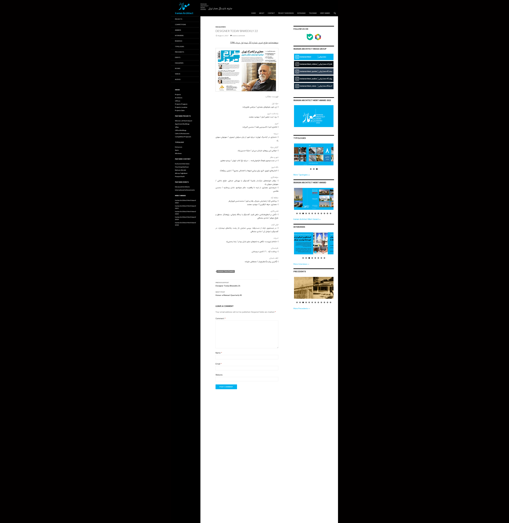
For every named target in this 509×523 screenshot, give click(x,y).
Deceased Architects (182, 187)
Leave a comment (238, 36)
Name (219, 353)
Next (338, 201)
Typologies (179, 46)
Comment (221, 318)
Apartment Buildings (182, 124)
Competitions (180, 24)
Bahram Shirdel (180, 170)
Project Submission (286, 13)
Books (177, 68)
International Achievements (185, 190)
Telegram (313, 13)
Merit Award (325, 13)
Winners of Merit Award (183, 121)
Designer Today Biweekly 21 (228, 284)
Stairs (177, 150)
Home (253, 13)
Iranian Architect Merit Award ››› (307, 219)
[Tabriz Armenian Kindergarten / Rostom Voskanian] (314, 288)
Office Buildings (180, 130)
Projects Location (181, 107)
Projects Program (181, 104)
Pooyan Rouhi (180, 176)
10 (324, 213)
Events (177, 57)
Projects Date (180, 110)
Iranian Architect (184, 13)
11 (327, 213)
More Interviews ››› (301, 264)
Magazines (221, 27)
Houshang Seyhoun (182, 167)
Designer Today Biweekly (226, 271)
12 (330, 213)
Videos (177, 74)
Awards (178, 30)
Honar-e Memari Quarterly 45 (229, 293)
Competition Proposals (183, 137)
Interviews (179, 35)
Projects (178, 19)
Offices (177, 101)
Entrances (178, 147)
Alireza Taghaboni (181, 173)
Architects (178, 98)
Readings (178, 41)
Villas (177, 127)
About (261, 13)
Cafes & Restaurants (182, 133)
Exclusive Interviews (182, 164)
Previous (290, 201)
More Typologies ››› (301, 175)
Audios (177, 79)
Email (219, 364)
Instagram (301, 13)
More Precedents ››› (301, 308)
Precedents (179, 52)
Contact (271, 13)
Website (219, 375)
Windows (178, 153)
